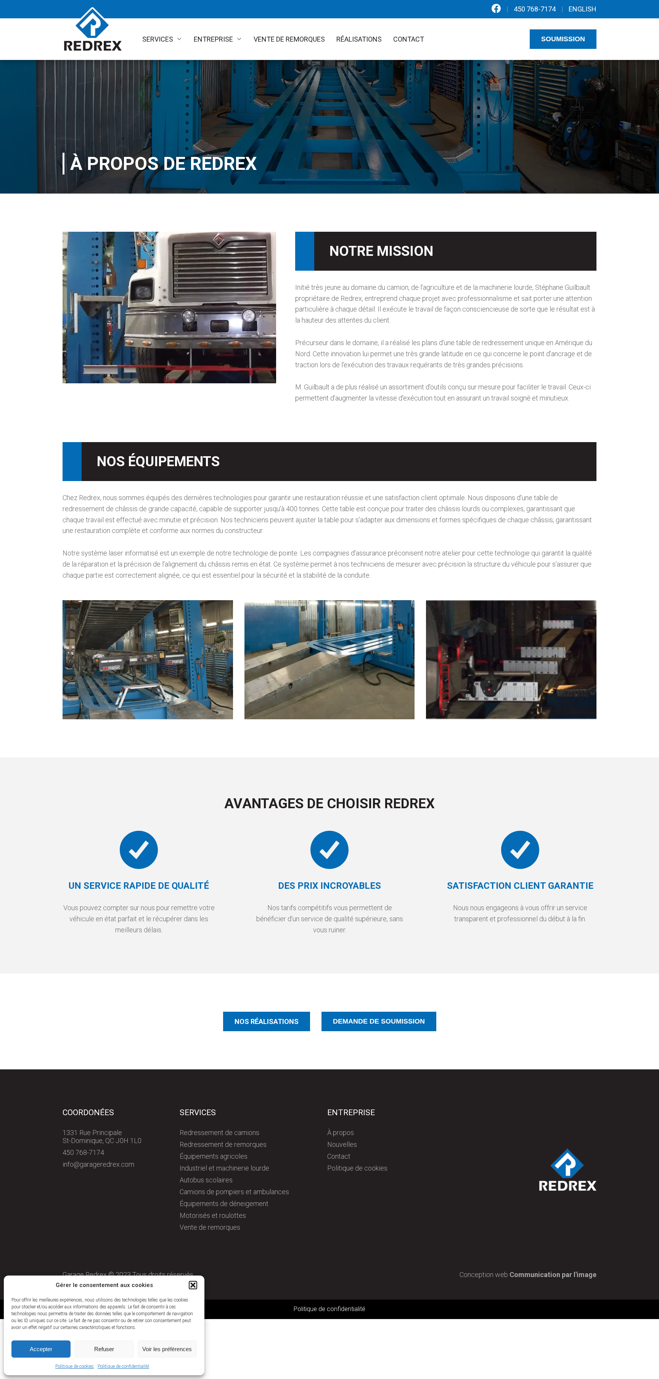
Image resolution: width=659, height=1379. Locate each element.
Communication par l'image (553, 1275)
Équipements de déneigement (224, 1204)
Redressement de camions (219, 1133)
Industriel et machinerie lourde (224, 1168)
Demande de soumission (379, 1021)
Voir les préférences (167, 1349)
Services (157, 39)
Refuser (104, 1349)
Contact (408, 39)
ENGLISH (582, 9)
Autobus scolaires (206, 1180)
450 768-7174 (535, 9)
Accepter (41, 1349)
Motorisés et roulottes (213, 1215)
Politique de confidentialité (123, 1366)
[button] (193, 1285)
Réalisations (359, 39)
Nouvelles (342, 1144)
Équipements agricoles (214, 1156)
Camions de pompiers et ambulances (234, 1192)
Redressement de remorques (223, 1144)
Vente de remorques (289, 39)
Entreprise (213, 39)
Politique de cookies (74, 1366)
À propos (340, 1133)
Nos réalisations (267, 1021)
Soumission (563, 39)
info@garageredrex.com (98, 1164)
